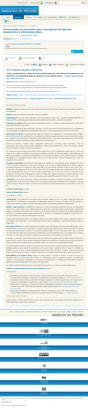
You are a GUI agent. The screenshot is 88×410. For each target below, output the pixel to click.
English (25, 3)
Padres (64, 17)
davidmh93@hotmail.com (53, 91)
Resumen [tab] (12, 58)
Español (19, 3)
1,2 (16, 201)
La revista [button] (39, 17)
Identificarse (50, 3)
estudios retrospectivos (57, 95)
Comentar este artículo (76, 64)
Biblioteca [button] (75, 17)
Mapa (69, 312)
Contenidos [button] (18, 17)
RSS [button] (9, 21)
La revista (62, 312)
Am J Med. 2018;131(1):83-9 (72, 278)
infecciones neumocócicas (74, 95)
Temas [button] (28, 17)
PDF (44, 58)
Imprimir (44, 64)
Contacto (81, 312)
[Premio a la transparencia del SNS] (44, 330)
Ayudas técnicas (21, 405)
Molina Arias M (27, 39)
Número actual (19, 312)
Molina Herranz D (16, 39)
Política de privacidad (8, 405)
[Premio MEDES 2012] (44, 319)
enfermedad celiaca (42, 95)
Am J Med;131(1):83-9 (71, 293)
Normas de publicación (49, 312)
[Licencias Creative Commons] (44, 354)
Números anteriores (33, 312)
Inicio (8, 17)
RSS (74, 312)
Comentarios (53, 17)
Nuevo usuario (35, 3)
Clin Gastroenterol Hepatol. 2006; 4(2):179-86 (63, 282)
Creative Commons (50, 398)
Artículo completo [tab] (29, 58)
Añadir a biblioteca (58, 64)
